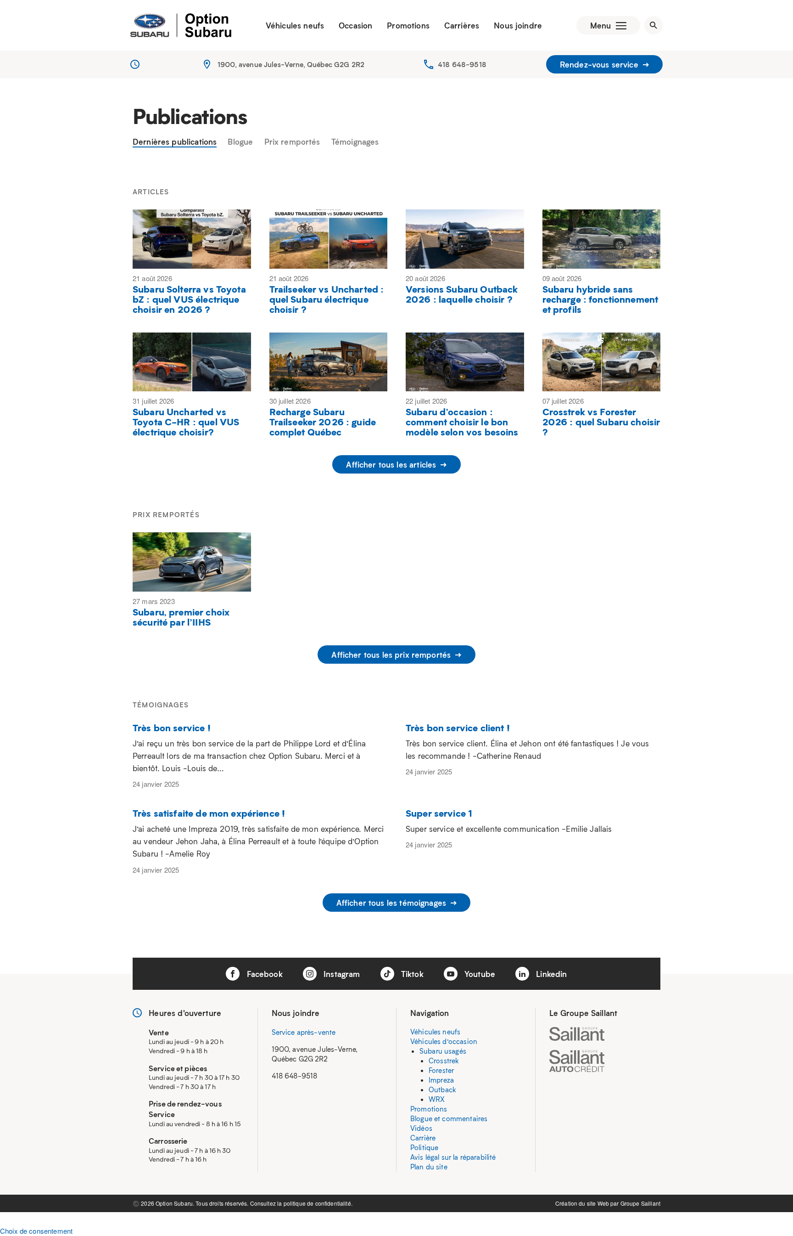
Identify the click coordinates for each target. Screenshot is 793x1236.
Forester (441, 1070)
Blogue (240, 142)
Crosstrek (444, 1060)
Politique (424, 1147)
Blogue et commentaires (448, 1118)
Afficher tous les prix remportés (392, 654)
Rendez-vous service (600, 64)
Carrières (461, 25)
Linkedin (550, 973)
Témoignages (355, 142)
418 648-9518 (462, 64)
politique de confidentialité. (318, 1203)
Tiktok (411, 973)
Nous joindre (518, 25)
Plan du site (428, 1166)
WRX (437, 1099)
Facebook (263, 973)
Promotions (408, 25)
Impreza (441, 1079)
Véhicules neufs (295, 25)
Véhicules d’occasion (443, 1041)
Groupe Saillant (640, 1203)
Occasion (355, 25)
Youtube (478, 973)
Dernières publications (175, 142)
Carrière (423, 1137)
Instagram (340, 973)
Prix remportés (292, 142)
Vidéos (421, 1128)
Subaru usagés (442, 1050)
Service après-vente (304, 1032)
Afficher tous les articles (392, 464)
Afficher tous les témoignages (392, 902)
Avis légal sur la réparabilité (453, 1157)
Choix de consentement (36, 1231)
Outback (442, 1089)
